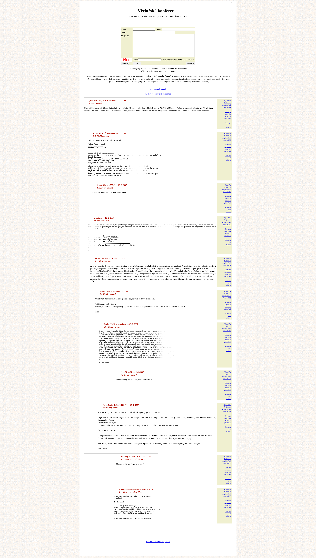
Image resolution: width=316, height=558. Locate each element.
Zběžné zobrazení (158, 88)
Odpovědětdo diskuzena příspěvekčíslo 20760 (226, 261)
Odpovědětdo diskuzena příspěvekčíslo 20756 (226, 188)
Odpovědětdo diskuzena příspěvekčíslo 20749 (226, 103)
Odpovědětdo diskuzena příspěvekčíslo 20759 (226, 221)
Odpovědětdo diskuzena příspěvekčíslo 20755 (226, 136)
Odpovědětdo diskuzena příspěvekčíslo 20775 (226, 408)
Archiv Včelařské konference (158, 93)
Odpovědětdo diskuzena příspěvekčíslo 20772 (226, 375)
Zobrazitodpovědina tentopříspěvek (227, 115)
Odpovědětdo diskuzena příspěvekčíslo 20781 (226, 459)
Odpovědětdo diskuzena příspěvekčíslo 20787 (226, 492)
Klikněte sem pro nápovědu (158, 541)
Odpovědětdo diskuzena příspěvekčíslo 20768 (226, 327)
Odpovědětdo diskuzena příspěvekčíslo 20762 (226, 294)
